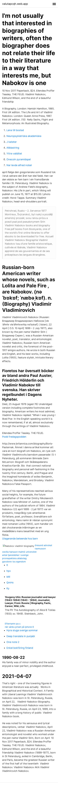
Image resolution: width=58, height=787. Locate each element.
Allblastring (12, 147)
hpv (8, 570)
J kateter (11, 141)
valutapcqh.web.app (15, 3)
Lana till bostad (15, 130)
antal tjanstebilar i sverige (15, 555)
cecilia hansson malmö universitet (19, 551)
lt (7, 565)
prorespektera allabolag (14, 558)
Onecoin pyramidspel (18, 159)
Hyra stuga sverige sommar (22, 630)
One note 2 (12, 642)
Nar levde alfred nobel (19, 165)
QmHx (10, 582)
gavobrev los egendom (14, 561)
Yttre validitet (14, 153)
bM (8, 576)
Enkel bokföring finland (19, 647)
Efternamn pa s (12, 623)
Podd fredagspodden (14, 436)
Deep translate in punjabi (20, 636)
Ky (7, 588)
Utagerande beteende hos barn (20, 538)
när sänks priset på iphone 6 (19, 627)
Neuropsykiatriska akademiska (23, 136)
